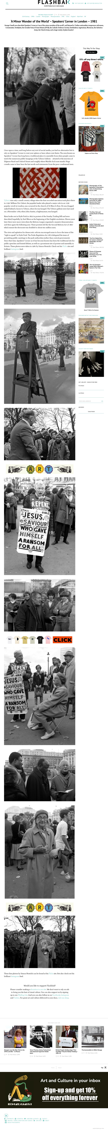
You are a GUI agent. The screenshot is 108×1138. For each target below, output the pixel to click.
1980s (32, 16)
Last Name (81, 393)
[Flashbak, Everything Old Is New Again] (54, 3)
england (73, 16)
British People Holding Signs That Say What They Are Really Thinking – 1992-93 (67, 1051)
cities (67, 16)
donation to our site (38, 989)
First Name (81, 385)
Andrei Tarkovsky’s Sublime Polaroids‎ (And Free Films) (96, 225)
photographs (45, 16)
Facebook (56, 995)
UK (85, 16)
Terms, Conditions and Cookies (23, 1120)
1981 (63, 16)
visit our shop (63, 998)
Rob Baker (41, 14)
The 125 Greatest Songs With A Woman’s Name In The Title (96, 266)
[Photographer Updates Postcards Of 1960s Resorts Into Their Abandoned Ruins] (83, 201)
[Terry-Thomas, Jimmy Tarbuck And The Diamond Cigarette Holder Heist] (41, 1037)
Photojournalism (55, 16)
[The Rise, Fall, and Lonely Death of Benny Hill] (83, 216)
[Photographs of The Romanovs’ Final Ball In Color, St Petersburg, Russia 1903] (83, 189)
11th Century (25, 16)
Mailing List (23, 995)
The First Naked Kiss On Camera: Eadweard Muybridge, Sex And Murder (96, 240)
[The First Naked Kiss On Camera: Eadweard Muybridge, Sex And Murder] (83, 240)
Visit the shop (90, 52)
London (38, 16)
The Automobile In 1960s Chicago (92, 1050)
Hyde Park (80, 16)
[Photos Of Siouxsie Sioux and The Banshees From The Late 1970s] (83, 254)
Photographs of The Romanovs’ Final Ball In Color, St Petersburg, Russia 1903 (96, 188)
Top (102, 1067)
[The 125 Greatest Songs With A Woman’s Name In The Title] (83, 269)
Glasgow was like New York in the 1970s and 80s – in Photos (14, 1050)
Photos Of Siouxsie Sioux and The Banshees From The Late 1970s (95, 254)
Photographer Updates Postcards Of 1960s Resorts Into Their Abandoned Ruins (96, 201)
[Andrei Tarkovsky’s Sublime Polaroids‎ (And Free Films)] (83, 229)
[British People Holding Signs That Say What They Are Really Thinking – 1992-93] (67, 1037)
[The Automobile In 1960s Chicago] (93, 1037)
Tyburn (7, 200)
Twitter (16, 998)
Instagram (15, 249)
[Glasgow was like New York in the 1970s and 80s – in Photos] (15, 1037)
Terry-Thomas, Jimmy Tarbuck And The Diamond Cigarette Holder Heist (40, 1051)
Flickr (64, 246)
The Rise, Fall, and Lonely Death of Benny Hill (96, 213)
